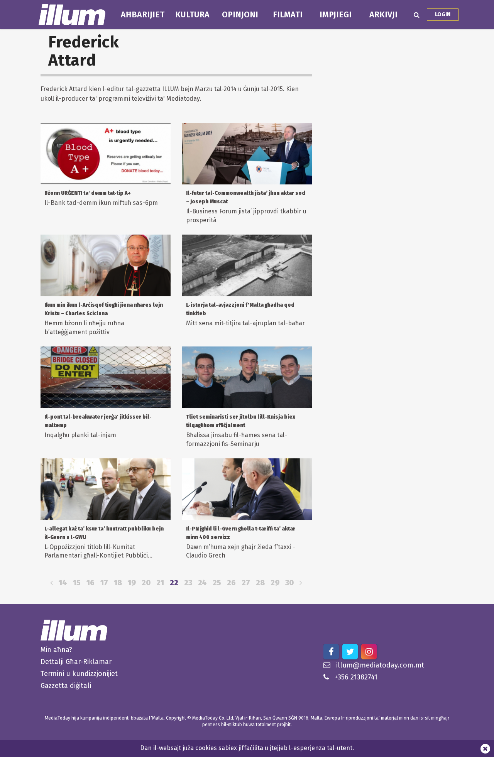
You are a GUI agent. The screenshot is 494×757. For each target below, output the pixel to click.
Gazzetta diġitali (66, 685)
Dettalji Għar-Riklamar (76, 661)
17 (104, 582)
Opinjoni (240, 15)
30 (289, 582)
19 (132, 582)
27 (246, 582)
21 (160, 582)
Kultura (192, 15)
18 (118, 582)
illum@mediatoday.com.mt (380, 665)
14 (63, 582)
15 (77, 582)
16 (90, 582)
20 (146, 582)
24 (202, 582)
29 (275, 582)
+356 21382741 (356, 677)
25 (217, 582)
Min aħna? (56, 649)
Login (442, 14)
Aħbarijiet (142, 15)
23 (188, 582)
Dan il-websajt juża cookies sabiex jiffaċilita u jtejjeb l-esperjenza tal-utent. (247, 748)
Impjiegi (336, 15)
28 (260, 582)
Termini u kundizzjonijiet (79, 673)
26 (231, 582)
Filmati (288, 15)
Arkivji (383, 15)
